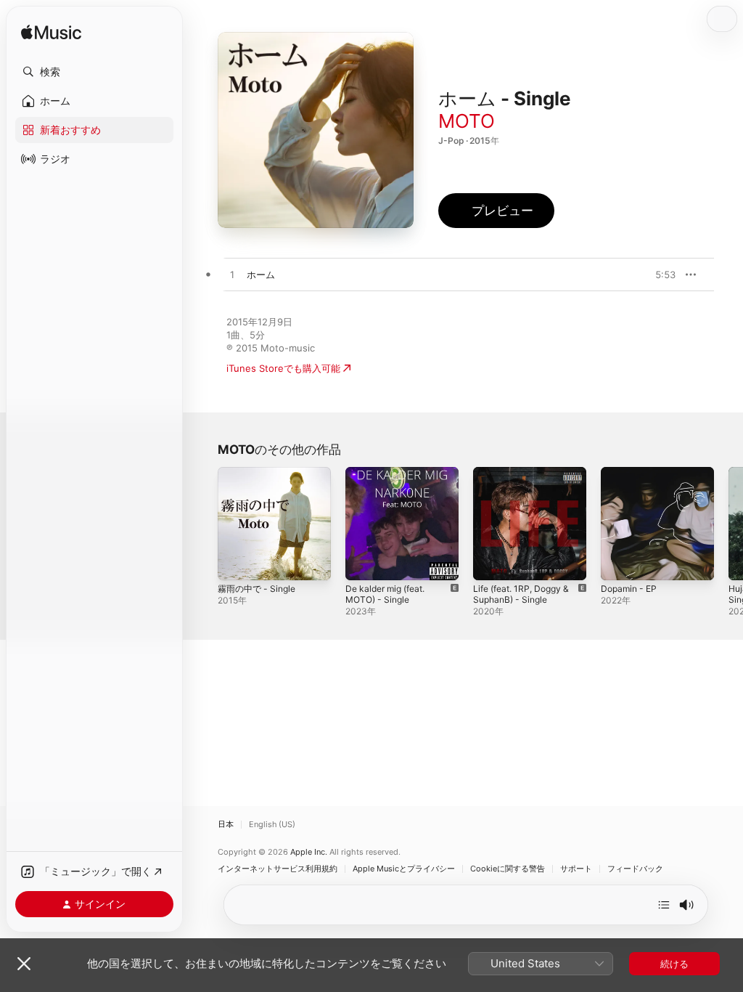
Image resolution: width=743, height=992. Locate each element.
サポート (576, 869)
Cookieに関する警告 (507, 869)
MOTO (466, 121)
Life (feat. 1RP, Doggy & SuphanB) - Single (521, 594)
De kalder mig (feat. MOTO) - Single (384, 594)
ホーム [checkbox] (261, 274)
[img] (51, 33)
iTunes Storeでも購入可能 (283, 368)
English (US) (272, 825)
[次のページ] (728, 523)
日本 (226, 825)
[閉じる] (23, 963)
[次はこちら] (664, 905)
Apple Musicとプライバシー (404, 869)
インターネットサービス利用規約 (277, 869)
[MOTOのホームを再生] (232, 275)
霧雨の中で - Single (256, 588)
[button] (94, 72)
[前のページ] (203, 523)
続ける (674, 963)
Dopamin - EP (629, 588)
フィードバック (635, 869)
